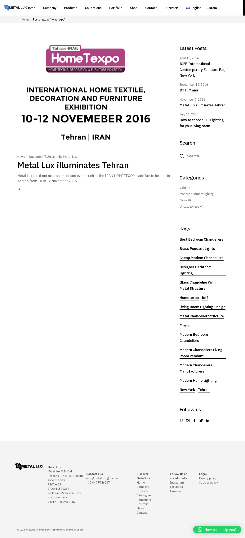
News (21, 157)
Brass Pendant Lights (197, 248)
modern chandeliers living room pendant (201, 352)
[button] (217, 529)
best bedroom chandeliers (201, 239)
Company (143, 487)
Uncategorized (189, 206)
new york (187, 389)
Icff (205, 297)
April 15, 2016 (189, 58)
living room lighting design (203, 306)
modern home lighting (198, 380)
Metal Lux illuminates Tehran (73, 164)
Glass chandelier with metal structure (198, 285)
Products (142, 491)
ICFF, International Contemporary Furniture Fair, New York (202, 69)
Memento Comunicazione (70, 529)
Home (141, 482)
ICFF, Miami (189, 90)
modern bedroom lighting (197, 194)
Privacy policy (207, 478)
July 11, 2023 (189, 114)
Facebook (176, 487)
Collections (144, 500)
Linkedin (175, 491)
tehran (204, 389)
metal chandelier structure (202, 316)
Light (183, 187)
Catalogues (144, 495)
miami (184, 325)
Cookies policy (208, 482)
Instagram (177, 482)
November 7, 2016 (42, 157)
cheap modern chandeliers (202, 257)
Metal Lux (70, 157)
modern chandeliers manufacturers (196, 368)
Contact (142, 512)
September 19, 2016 (194, 84)
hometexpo (189, 297)
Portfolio (142, 504)
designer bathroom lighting (196, 270)
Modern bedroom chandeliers (194, 337)
